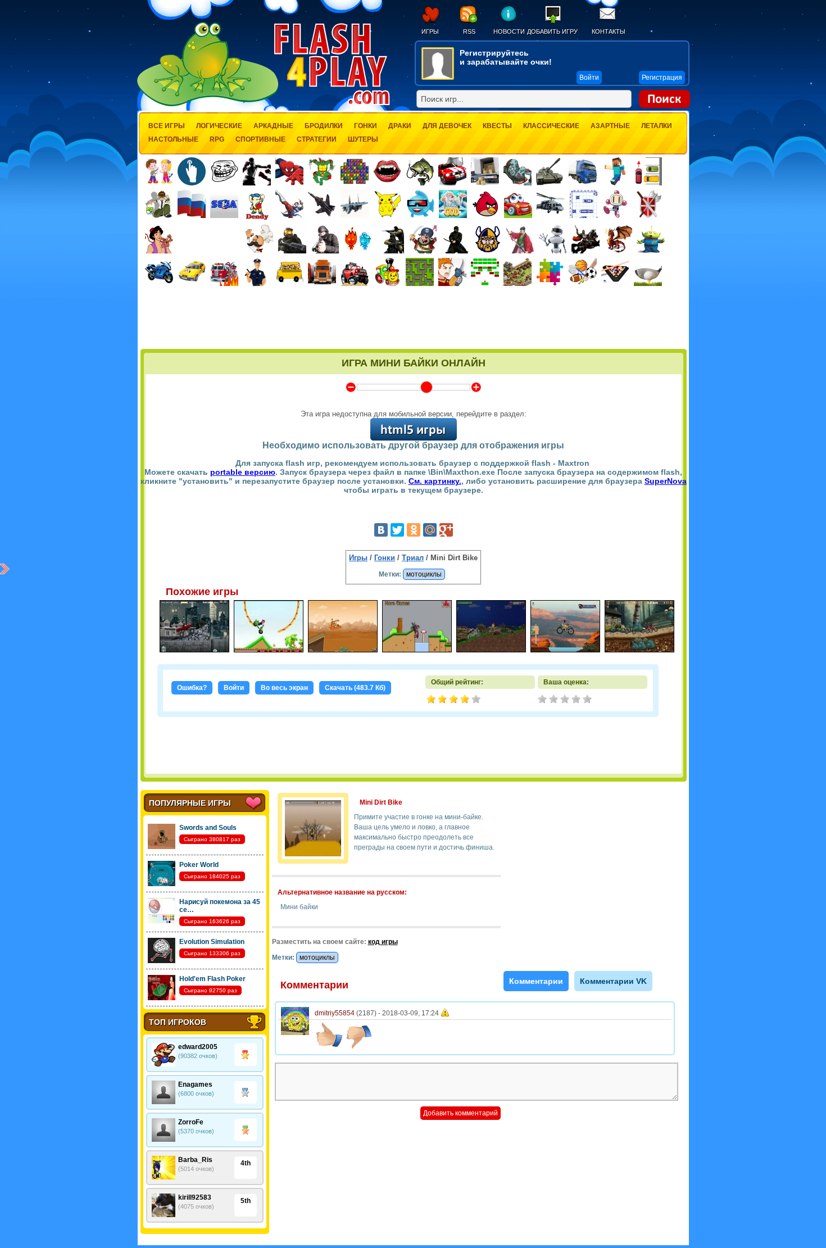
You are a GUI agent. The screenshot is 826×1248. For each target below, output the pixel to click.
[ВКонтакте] (381, 530)
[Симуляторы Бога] (453, 204)
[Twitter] (397, 530)
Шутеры (363, 139)
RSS (469, 31)
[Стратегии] (648, 204)
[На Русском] (192, 204)
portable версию (242, 472)
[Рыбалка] (420, 171)
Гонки (365, 126)
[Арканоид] (485, 272)
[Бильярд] (615, 272)
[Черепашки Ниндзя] (322, 171)
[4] (577, 700)
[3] (565, 700)
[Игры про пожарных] (224, 272)
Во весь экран (284, 688)
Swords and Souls (208, 828)
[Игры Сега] (224, 205)
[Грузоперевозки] (485, 171)
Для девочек (447, 126)
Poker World (199, 865)
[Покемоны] (388, 204)
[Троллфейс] (224, 171)
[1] (543, 700)
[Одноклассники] (413, 530)
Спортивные (260, 139)
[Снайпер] (325, 239)
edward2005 (197, 1047)
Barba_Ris (195, 1160)
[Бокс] (257, 171)
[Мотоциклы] (159, 272)
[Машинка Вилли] (518, 204)
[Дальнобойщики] (322, 272)
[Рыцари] (585, 239)
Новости (508, 31)
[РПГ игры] (452, 272)
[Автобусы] (289, 272)
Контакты (608, 31)
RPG (217, 139)
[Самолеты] (355, 204)
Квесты (497, 126)
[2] (554, 700)
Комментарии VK (613, 981)
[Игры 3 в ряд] (355, 171)
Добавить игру (552, 31)
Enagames (195, 1084)
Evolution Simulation (211, 942)
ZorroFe (190, 1122)
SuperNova (666, 480)
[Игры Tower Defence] (517, 272)
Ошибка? (192, 688)
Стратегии (317, 139)
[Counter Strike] (390, 239)
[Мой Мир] (430, 530)
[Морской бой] (583, 204)
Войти (234, 688)
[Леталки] (322, 204)
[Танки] (550, 171)
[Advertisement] (413, 318)
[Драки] (289, 204)
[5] (588, 700)
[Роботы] (553, 239)
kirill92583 (194, 1197)
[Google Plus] (446, 530)
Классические (551, 126)
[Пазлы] (550, 272)
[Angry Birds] (485, 204)
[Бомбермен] (616, 204)
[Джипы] (355, 272)
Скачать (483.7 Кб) (355, 688)
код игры (383, 942)
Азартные (610, 126)
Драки (399, 126)
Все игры (166, 126)
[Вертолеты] (551, 204)
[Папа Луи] (259, 239)
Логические (219, 126)
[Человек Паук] (289, 171)
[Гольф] (648, 272)
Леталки (656, 126)
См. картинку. (435, 480)
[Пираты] (423, 239)
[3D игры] (420, 204)
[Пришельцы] (651, 239)
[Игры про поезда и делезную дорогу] (387, 272)
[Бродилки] (420, 272)
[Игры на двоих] (159, 171)
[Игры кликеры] (192, 171)
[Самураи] (520, 239)
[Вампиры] (387, 171)
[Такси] (192, 272)
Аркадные (273, 126)
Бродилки (324, 126)
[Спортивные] (583, 272)
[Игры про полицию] (257, 272)
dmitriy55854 (335, 1013)
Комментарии (536, 981)
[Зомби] (517, 171)
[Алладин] (159, 239)
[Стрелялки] (292, 239)
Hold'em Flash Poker (212, 979)
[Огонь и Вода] (357, 239)
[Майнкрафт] (615, 171)
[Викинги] (488, 239)
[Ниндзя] (455, 239)
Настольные (173, 139)
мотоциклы (424, 574)
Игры (430, 31)
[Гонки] (452, 171)
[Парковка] (648, 171)
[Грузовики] (583, 171)
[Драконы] (618, 239)
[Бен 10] (159, 204)
